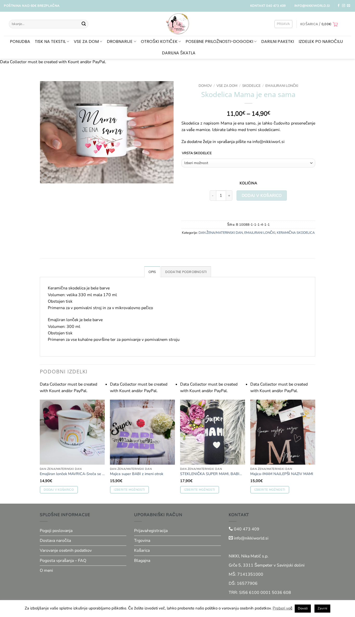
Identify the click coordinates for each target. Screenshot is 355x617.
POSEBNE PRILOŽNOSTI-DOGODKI (219, 41)
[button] (283, 24)
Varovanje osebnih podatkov (66, 550)
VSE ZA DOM (86, 41)
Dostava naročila (55, 540)
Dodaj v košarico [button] (59, 490)
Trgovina (142, 540)
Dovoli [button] (303, 608)
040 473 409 (246, 529)
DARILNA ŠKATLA (178, 53)
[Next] (315, 442)
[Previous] (40, 442)
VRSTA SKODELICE (197, 153)
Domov (205, 85)
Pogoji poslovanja (56, 531)
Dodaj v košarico (262, 195)
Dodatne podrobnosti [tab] (186, 272)
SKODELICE (251, 85)
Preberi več (282, 608)
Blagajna (142, 560)
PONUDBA (20, 41)
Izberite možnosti (129, 490)
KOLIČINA (248, 183)
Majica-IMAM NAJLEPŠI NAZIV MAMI (281, 474)
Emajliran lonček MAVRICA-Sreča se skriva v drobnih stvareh (73, 474)
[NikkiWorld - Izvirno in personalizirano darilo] (177, 24)
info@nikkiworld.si (251, 538)
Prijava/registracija (151, 531)
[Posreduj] (83, 24)
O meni (46, 570)
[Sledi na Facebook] (338, 6)
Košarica (142, 550)
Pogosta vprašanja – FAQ (63, 560)
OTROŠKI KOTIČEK (159, 41)
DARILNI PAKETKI (277, 41)
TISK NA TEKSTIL (50, 41)
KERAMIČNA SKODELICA (296, 232)
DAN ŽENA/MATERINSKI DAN (221, 232)
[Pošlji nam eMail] (348, 6)
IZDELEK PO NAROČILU (321, 41)
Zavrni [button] (322, 608)
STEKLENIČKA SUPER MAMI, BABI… (211, 474)
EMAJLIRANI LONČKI (281, 85)
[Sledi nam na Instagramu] (343, 6)
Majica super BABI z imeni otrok (136, 474)
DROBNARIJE (120, 41)
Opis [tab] (152, 272)
